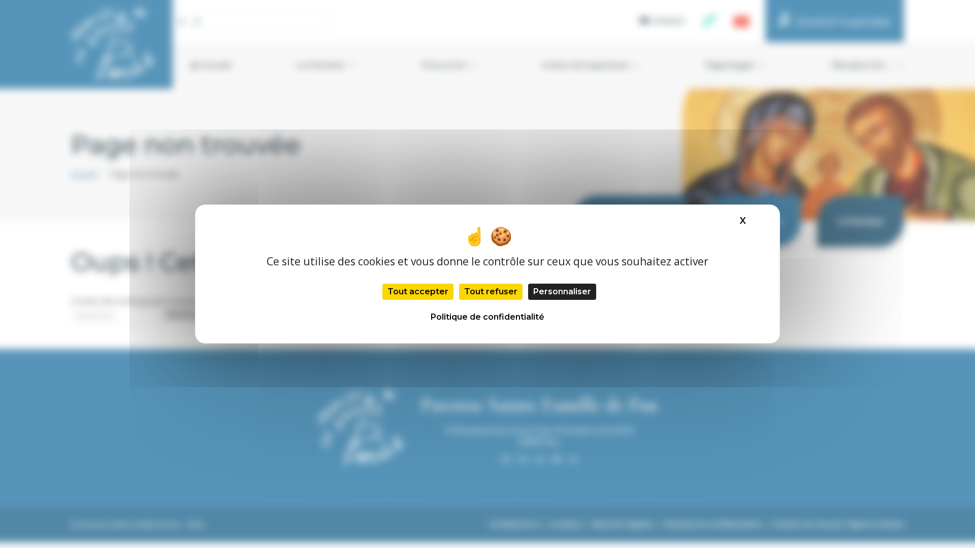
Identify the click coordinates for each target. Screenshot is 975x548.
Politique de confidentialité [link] (487, 317)
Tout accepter (417, 291)
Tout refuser (490, 291)
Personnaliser (562, 291)
